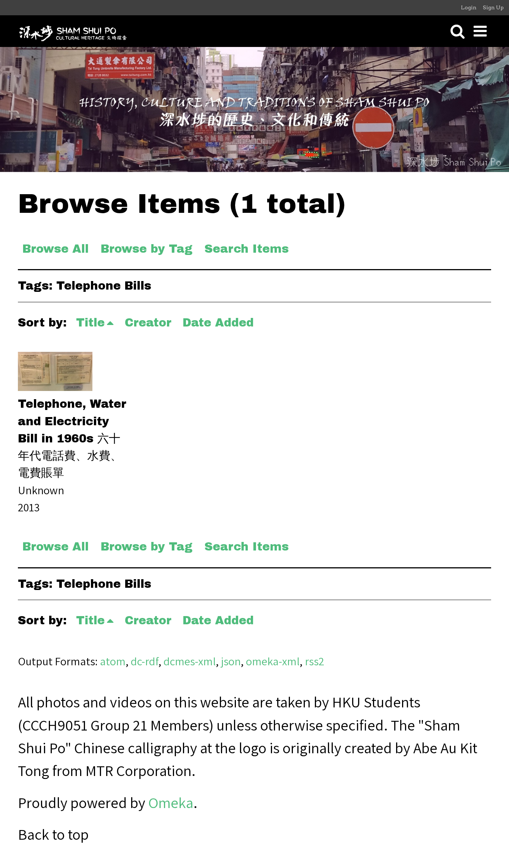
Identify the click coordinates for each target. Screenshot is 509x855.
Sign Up (493, 7)
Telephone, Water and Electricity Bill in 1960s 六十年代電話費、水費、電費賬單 (72, 438)
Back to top (53, 834)
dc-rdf (144, 661)
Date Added (218, 322)
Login (469, 7)
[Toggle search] (457, 31)
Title (90, 322)
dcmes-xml (190, 661)
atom (113, 661)
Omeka (170, 802)
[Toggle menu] (480, 31)
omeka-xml (273, 661)
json (231, 661)
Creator (148, 322)
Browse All (55, 249)
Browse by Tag (147, 249)
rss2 (314, 661)
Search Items (247, 249)
